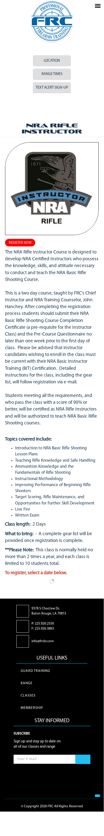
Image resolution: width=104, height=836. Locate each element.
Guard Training (35, 671)
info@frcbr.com (42, 641)
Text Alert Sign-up (52, 88)
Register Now (20, 243)
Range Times (52, 74)
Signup (82, 759)
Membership (32, 708)
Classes (28, 696)
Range (26, 683)
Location (52, 61)
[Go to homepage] (52, 21)
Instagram (60, 107)
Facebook (44, 107)
